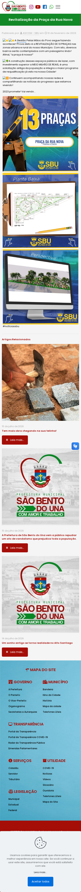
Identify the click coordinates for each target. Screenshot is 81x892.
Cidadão (13, 768)
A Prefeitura (15, 689)
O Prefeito (14, 695)
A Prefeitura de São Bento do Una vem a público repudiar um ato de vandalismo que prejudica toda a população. (39, 537)
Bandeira (48, 689)
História (47, 700)
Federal (12, 810)
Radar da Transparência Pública (26, 742)
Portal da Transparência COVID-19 (28, 737)
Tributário (14, 779)
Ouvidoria (48, 790)
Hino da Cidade (51, 695)
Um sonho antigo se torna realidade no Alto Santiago (37, 643)
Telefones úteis (52, 711)
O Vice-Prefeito (17, 700)
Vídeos (47, 779)
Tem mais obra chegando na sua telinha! (29, 431)
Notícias (47, 773)
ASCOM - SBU (31, 33)
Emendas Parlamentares (22, 748)
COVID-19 (48, 768)
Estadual (13, 804)
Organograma (16, 706)
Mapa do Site (50, 801)
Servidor (13, 773)
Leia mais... (40, 872)
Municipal (13, 799)
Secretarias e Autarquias (22, 711)
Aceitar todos (40, 881)
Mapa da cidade (52, 706)
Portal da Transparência (22, 731)
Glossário (48, 785)
